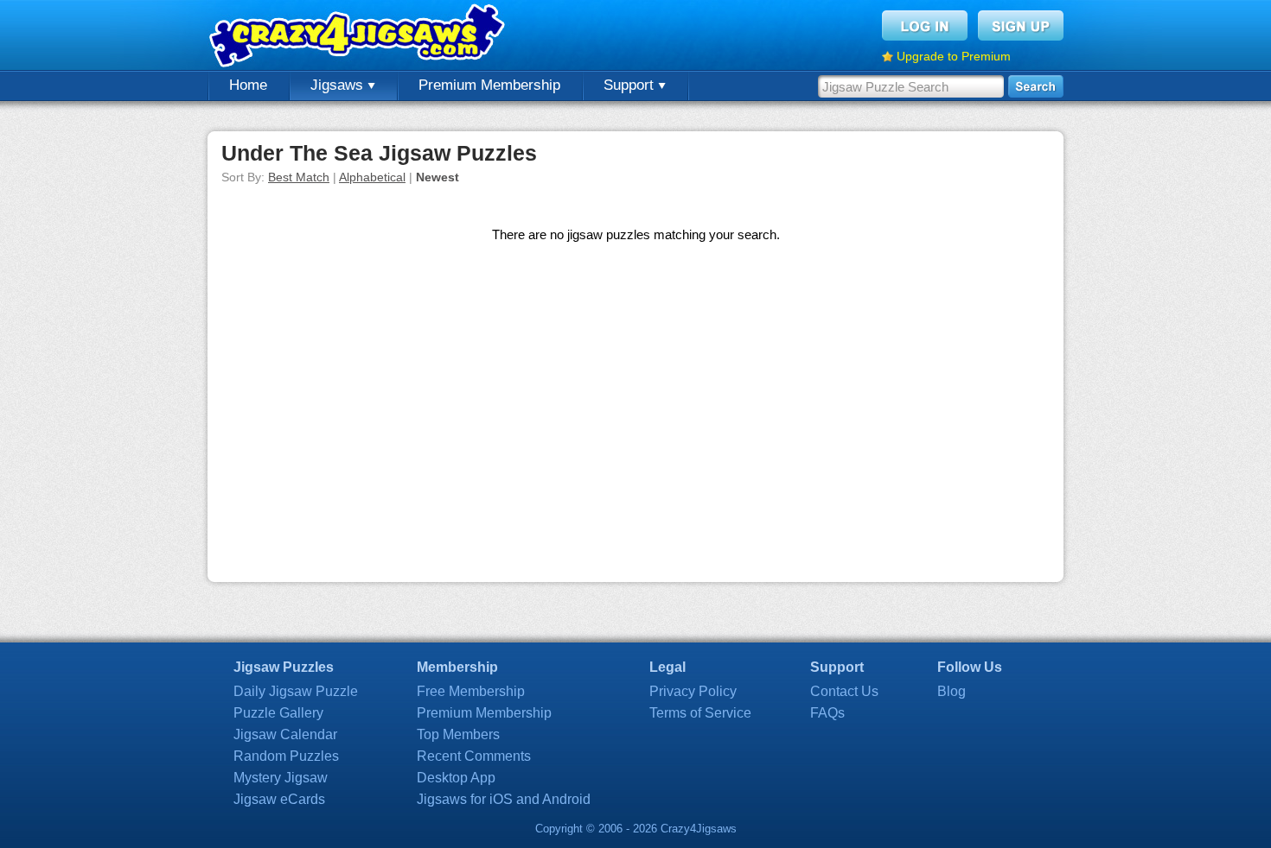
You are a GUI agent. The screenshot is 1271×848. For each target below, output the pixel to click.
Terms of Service (700, 713)
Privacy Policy (693, 691)
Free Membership (471, 691)
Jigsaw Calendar (285, 734)
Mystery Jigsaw (280, 777)
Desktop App (456, 777)
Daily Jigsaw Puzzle (295, 691)
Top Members (458, 734)
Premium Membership (489, 85)
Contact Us (844, 691)
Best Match (298, 177)
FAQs (827, 713)
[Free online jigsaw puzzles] (359, 35)
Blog (951, 691)
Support (631, 85)
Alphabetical (372, 177)
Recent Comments (474, 756)
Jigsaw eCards (279, 799)
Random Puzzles (286, 756)
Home (248, 85)
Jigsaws (338, 85)
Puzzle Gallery (278, 713)
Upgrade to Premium (954, 56)
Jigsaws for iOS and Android (504, 799)
